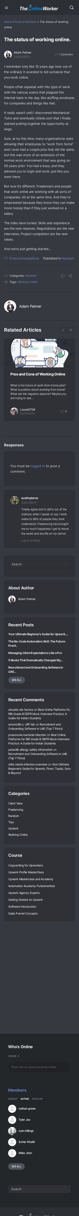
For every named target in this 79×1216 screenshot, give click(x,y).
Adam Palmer (22, 52)
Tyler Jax (24, 1119)
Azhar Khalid (27, 1141)
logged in (38, 466)
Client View (15, 803)
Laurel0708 (27, 409)
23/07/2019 (28, 502)
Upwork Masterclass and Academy (30, 879)
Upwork (13, 828)
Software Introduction (22, 906)
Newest (13, 1099)
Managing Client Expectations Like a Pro (35, 653)
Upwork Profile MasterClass (26, 872)
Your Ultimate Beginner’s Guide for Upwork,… (38, 634)
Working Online (28, 282)
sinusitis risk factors (20, 709)
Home (8, 21)
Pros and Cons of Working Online (37, 374)
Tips (11, 822)
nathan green (27, 1108)
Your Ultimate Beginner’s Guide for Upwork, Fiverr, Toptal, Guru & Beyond (39, 769)
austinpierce (29, 498)
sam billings (26, 1130)
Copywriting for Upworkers (25, 865)
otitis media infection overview (27, 764)
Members (17, 1090)
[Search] (71, 7)
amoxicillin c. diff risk (21, 724)
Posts (18, 21)
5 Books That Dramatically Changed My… (35, 660)
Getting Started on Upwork (25, 899)
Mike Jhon (25, 1153)
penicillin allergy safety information (30, 749)
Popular (37, 1099)
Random (31, 21)
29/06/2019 (22, 56)
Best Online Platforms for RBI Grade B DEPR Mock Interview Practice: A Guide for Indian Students (39, 714)
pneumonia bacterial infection (27, 735)
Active (25, 1099)
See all (16, 679)
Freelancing (15, 809)
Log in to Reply (30, 540)
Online (13, 1056)
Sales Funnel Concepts (23, 913)
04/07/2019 (27, 413)
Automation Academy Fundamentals (31, 886)
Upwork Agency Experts (24, 892)
